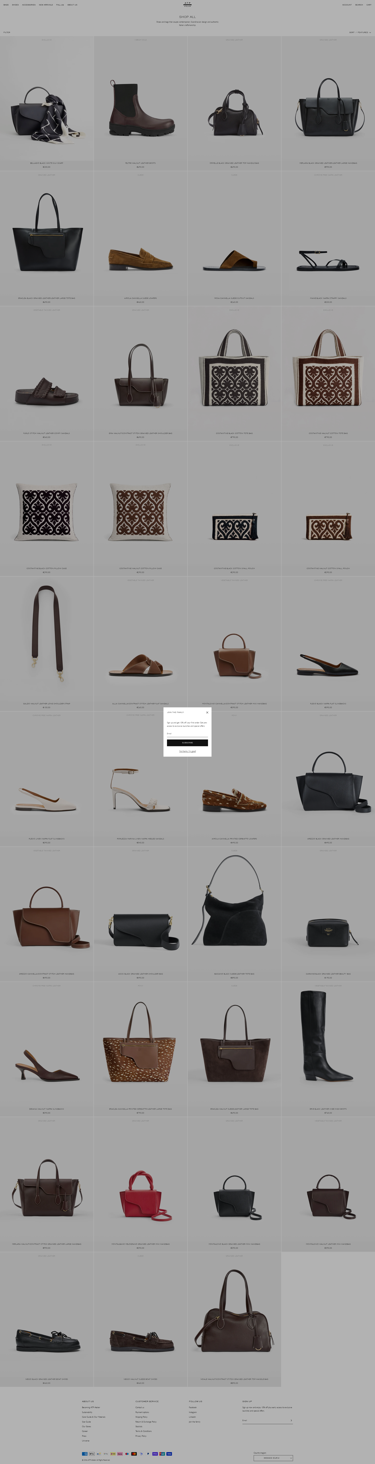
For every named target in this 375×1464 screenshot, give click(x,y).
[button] (207, 712)
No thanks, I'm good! (187, 751)
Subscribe (187, 743)
